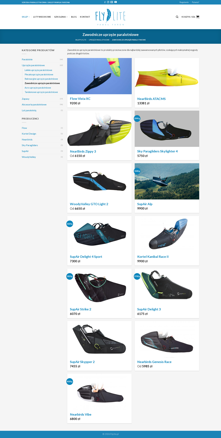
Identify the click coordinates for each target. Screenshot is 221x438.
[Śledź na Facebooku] (105, 2)
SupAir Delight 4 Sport (86, 257)
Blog (74, 17)
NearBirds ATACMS (151, 99)
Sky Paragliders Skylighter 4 (157, 151)
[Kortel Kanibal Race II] (167, 234)
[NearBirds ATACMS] (167, 76)
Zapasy (25, 98)
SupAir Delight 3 (149, 309)
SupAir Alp (144, 204)
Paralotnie (27, 59)
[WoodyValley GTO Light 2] (99, 181)
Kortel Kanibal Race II (153, 257)
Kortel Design (29, 133)
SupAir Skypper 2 (82, 362)
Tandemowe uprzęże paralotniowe (41, 92)
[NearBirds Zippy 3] (99, 129)
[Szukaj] (177, 17)
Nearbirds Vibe (80, 414)
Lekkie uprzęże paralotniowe (38, 70)
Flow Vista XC (80, 99)
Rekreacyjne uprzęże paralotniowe (41, 79)
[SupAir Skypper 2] (99, 339)
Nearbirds (27, 139)
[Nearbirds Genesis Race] (167, 339)
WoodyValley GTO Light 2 (89, 204)
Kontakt (85, 17)
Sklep (25, 17)
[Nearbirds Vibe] (99, 392)
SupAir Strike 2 (80, 309)
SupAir (25, 151)
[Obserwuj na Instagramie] (108, 2)
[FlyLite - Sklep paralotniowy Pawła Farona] (110, 17)
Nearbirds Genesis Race (154, 362)
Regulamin (184, 2)
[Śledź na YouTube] (115, 2)
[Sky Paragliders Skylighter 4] (167, 129)
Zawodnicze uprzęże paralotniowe (42, 83)
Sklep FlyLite (80, 40)
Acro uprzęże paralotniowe (38, 87)
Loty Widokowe (42, 17)
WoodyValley (29, 156)
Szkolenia (60, 17)
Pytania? (195, 2)
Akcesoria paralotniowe (34, 104)
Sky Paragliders (30, 145)
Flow (24, 127)
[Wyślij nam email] (111, 2)
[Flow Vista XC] (99, 76)
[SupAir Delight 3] (167, 287)
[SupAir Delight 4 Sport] (99, 234)
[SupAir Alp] (167, 181)
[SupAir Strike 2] (99, 287)
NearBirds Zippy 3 (83, 151)
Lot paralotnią (29, 110)
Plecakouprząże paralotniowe (39, 74)
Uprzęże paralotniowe (99, 40)
